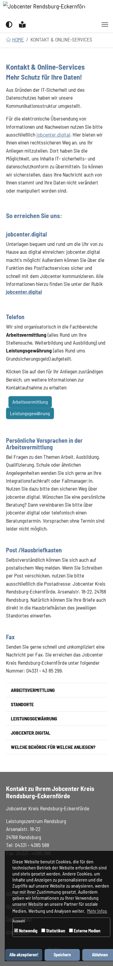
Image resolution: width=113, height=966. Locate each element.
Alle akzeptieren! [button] (23, 954)
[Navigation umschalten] (105, 24)
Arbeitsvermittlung (30, 402)
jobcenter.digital (53, 134)
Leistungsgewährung (30, 413)
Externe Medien (86, 930)
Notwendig (27, 930)
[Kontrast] (9, 24)
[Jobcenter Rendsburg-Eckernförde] (44, 8)
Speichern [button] (62, 954)
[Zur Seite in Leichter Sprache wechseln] (22, 24)
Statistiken (55, 930)
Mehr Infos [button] (97, 911)
